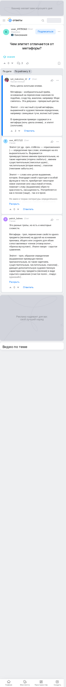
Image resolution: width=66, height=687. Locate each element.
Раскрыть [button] (14, 204)
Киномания (20, 35)
